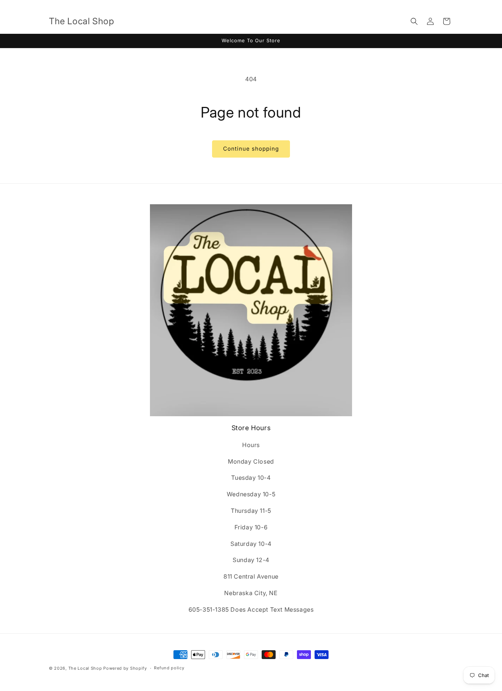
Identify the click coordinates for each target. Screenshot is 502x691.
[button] (414, 21)
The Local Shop (85, 668)
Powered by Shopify (125, 668)
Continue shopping (251, 148)
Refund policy (169, 667)
